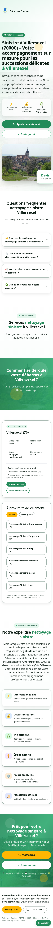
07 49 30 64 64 (37, 909)
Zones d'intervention (18, 490)
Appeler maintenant (28, 124)
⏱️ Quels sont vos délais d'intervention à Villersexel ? (21, 255)
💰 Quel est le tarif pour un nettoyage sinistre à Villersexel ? (24, 239)
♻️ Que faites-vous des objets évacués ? (22, 286)
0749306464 (28, 855)
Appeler (45, 923)
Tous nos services (16, 484)
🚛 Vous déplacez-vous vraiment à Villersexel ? (25, 271)
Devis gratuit (28, 134)
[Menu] (48, 12)
